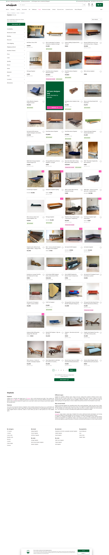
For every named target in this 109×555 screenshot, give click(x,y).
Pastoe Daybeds (34, 433)
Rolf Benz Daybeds (35, 435)
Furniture (13, 13)
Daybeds (23, 13)
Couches (9, 441)
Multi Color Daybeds (59, 440)
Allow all (83, 550)
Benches (9, 439)
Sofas (18, 13)
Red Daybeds (58, 444)
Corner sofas (9, 435)
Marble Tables (82, 437)
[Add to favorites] (43, 43)
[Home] (11, 4)
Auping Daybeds (34, 431)
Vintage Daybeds (34, 440)
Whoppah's (57, 414)
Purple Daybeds (58, 442)
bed (18, 399)
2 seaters (9, 433)
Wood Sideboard (82, 431)
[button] (77, 1)
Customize (83, 553)
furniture (29, 398)
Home (8, 13)
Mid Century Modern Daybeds (37, 442)
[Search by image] (84, 4)
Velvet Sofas (81, 435)
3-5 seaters (9, 431)
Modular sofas (10, 437)
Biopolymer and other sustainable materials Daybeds (66, 431)
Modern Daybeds (34, 444)
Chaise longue (10, 443)
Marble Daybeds (58, 433)
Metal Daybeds (58, 435)
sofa (14, 399)
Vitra (80, 433)
